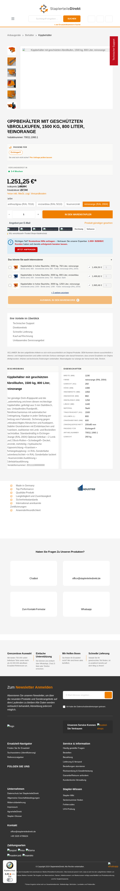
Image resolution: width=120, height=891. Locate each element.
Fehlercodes (68, 804)
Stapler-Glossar (14, 816)
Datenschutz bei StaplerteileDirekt (23, 793)
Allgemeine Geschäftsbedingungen (23, 798)
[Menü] (15, 862)
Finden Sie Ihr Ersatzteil (18, 748)
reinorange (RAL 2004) (96, 204)
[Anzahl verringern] (9, 214)
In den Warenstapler (78, 214)
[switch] (10, 880)
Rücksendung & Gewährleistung (78, 771)
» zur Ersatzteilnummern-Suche (67, 25)
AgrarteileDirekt (14, 811)
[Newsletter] (108, 695)
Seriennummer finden (73, 800)
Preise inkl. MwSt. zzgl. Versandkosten (26, 193)
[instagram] (8, 772)
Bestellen (67, 752)
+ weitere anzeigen (60, 293)
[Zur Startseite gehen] (60, 9)
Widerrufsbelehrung (16, 802)
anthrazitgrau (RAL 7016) (21, 204)
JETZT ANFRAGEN (26, 249)
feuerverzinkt (73, 204)
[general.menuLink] (12, 18)
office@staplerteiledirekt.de (23, 831)
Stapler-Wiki (68, 795)
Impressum (12, 807)
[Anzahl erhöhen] (38, 214)
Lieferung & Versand (72, 762)
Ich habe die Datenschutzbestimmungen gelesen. (86, 707)
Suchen (72, 18)
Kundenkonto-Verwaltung (74, 780)
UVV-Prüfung (69, 809)
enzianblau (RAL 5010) (50, 204)
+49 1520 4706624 (19, 836)
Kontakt (91, 19)
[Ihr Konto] (100, 19)
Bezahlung (68, 757)
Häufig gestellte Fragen (74, 748)
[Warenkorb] (109, 19)
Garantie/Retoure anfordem (76, 775)
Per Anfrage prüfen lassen (41, 157)
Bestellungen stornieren (74, 766)
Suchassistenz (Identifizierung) (21, 752)
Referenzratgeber (15, 757)
